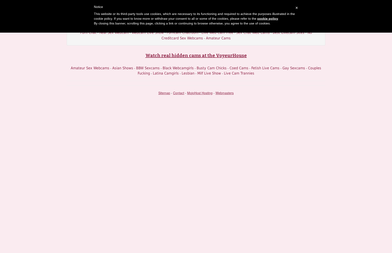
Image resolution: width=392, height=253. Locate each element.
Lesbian (188, 73)
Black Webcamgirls (178, 68)
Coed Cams (239, 68)
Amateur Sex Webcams (90, 68)
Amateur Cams (218, 38)
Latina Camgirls (166, 73)
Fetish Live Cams (265, 68)
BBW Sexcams (148, 68)
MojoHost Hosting (200, 93)
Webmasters (225, 93)
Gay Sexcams (293, 68)
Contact (178, 93)
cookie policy (267, 18)
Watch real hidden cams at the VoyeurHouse (196, 55)
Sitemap (164, 93)
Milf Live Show (209, 73)
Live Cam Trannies (239, 73)
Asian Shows (122, 68)
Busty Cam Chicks (212, 68)
